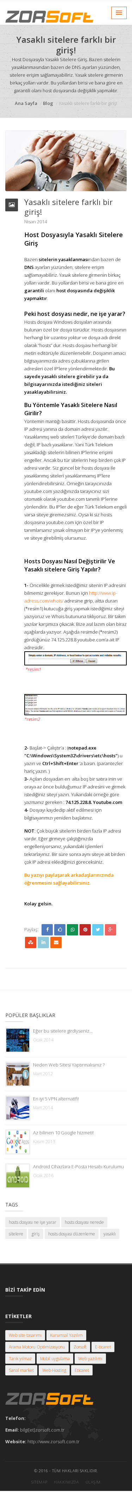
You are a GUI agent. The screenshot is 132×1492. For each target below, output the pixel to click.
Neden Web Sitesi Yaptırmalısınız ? (69, 1065)
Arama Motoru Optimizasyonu (37, 1347)
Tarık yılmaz (20, 1359)
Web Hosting (54, 1370)
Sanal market (21, 1370)
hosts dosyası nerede (84, 1222)
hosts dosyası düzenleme (71, 1234)
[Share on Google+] (110, 929)
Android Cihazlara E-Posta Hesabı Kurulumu (78, 1166)
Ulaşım (93, 1482)
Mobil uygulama (55, 1359)
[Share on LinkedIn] (43, 942)
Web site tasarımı (25, 1335)
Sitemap (39, 1482)
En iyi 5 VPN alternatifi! (56, 1098)
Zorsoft (80, 1347)
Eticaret (82, 1370)
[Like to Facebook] (59, 929)
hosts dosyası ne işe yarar (32, 1222)
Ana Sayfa (26, 103)
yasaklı (109, 1234)
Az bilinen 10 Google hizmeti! (63, 1132)
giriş (36, 1234)
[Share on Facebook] (47, 929)
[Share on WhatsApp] (72, 929)
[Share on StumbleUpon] (30, 942)
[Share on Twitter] (97, 929)
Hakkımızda (66, 1482)
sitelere (16, 1234)
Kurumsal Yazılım (66, 1335)
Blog (48, 103)
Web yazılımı (90, 1359)
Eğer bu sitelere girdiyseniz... (63, 1031)
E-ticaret (103, 1347)
